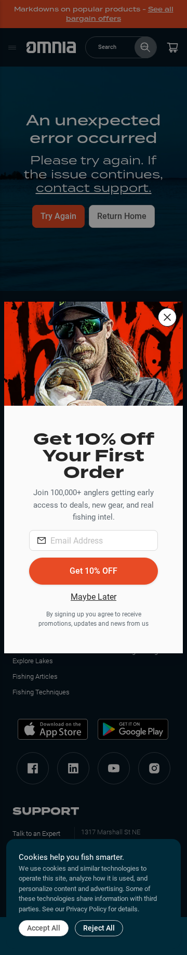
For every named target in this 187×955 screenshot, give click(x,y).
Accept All (43, 928)
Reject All (99, 928)
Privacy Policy (86, 909)
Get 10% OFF (93, 571)
